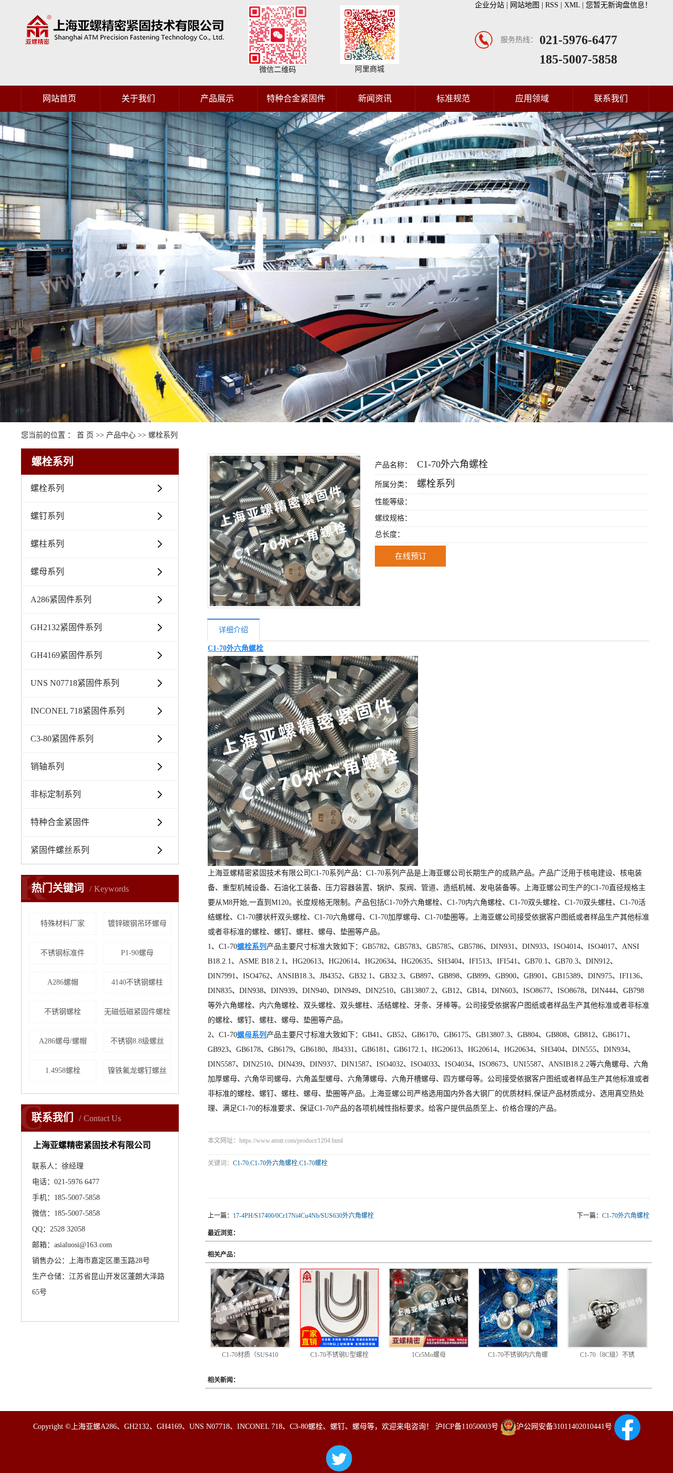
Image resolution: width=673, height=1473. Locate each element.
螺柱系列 (47, 543)
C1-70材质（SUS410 (250, 1355)
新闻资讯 (375, 98)
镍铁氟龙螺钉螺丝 (137, 1070)
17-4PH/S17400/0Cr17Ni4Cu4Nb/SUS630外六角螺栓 (303, 1215)
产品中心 (121, 435)
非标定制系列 (55, 794)
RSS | (554, 5)
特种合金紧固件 (296, 98)
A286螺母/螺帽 (63, 1041)
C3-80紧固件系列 (62, 738)
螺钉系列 (47, 515)
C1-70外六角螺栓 (274, 1163)
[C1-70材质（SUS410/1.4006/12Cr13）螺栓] (250, 1308)
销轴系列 (47, 766)
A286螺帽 (62, 982)
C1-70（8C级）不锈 (607, 1355)
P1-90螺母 (137, 953)
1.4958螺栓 (62, 1070)
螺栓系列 (163, 435)
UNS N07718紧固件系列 (74, 682)
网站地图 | (527, 5)
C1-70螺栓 (313, 1163)
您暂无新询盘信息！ (619, 5)
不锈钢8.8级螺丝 (137, 1041)
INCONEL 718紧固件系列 (77, 710)
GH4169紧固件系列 (66, 655)
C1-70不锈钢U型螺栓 (339, 1355)
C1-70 (241, 1163)
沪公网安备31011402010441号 (564, 1426)
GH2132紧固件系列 (66, 627)
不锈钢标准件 (62, 953)
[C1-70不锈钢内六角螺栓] (518, 1308)
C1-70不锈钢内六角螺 (518, 1355)
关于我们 (138, 98)
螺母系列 (47, 571)
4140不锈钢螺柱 (137, 982)
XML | (575, 5)
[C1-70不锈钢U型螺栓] (339, 1308)
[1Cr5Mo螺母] (429, 1308)
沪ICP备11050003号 (466, 1426)
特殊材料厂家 (62, 923)
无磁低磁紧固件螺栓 (137, 1012)
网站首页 (59, 98)
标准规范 (453, 98)
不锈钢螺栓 (62, 1012)
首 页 (85, 435)
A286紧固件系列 (60, 599)
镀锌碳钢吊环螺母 (137, 923)
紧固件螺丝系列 (59, 849)
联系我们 (611, 98)
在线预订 (410, 556)
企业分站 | (492, 5)
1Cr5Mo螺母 (429, 1355)
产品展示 (217, 98)
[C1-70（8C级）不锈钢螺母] (607, 1308)
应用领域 (532, 98)
